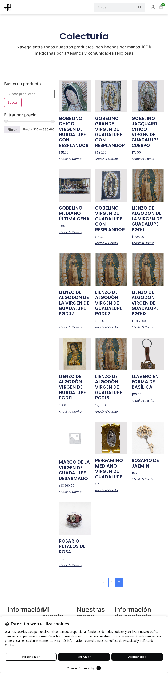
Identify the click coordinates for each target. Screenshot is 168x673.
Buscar (13, 102)
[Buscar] (140, 7)
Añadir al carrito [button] (70, 158)
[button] (35, 7)
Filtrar (12, 130)
